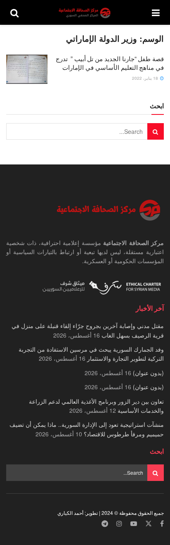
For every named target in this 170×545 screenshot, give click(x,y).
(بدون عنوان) (148, 373)
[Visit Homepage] (85, 13)
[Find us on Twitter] (148, 523)
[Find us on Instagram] (119, 523)
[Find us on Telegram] (105, 523)
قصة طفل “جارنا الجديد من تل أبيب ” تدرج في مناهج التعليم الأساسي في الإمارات (110, 62)
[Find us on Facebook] (162, 523)
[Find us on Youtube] (133, 523)
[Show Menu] (156, 12)
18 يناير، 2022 (145, 78)
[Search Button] (14, 12)
